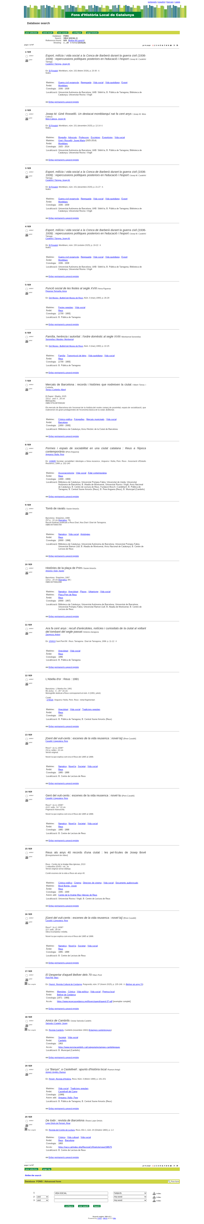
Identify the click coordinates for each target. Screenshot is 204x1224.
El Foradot (53, 71)
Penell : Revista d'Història (60, 1079)
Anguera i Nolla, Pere (55, 454)
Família (61, 355)
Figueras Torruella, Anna (56, 291)
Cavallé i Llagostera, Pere (57, 741)
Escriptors (95, 137)
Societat (82, 766)
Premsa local (108, 991)
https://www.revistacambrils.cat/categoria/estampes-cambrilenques (89, 1047)
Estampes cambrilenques (100, 1030)
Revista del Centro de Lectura (62, 1130)
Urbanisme (93, 591)
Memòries (61, 991)
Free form (175, 1181)
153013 (52, 641)
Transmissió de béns (76, 355)
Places (83, 591)
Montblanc (63, 85)
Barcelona (63, 422)
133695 (52, 461)
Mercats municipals (95, 419)
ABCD (105, 1218)
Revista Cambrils (56, 1030)
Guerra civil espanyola (68, 82)
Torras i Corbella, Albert (56, 390)
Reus (60, 310)
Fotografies (79, 419)
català (177, 2)
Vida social (98, 82)
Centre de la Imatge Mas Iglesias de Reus (77, 895)
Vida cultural (73, 1137)
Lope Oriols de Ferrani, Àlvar (58, 1123)
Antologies (85, 534)
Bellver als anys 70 (134, 984)
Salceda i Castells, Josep (56, 1023)
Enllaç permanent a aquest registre (64, 102)
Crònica (71, 991)
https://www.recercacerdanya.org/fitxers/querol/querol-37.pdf (84, 1001)
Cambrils (62, 1040)
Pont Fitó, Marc (52, 978)
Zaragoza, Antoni (53, 634)
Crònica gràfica (65, 419)
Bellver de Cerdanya (66, 994)
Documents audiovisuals (127, 883)
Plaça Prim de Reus (67, 594)
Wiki (114, 1218)
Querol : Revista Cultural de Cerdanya (65, 984)
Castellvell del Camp (67, 1091)
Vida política (82, 991)
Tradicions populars (91, 709)
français (170, 2)
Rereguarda (86, 82)
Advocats (72, 137)
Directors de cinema (92, 883)
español (161, 2)
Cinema (77, 883)
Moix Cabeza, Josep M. (56, 119)
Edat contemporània (97, 473)
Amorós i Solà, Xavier (55, 571)
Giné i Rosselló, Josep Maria (71, 140)
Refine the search (76, 40)
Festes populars (65, 307)
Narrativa (63, 520)
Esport (124, 82)
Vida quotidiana (112, 82)
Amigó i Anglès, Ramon (56, 1072)
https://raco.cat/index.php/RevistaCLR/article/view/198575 (85, 1147)
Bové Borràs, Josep (67, 886)
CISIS (99, 1218)
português (152, 2)
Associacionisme (66, 473)
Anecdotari (73, 591)
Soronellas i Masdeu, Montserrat (60, 339)
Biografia (62, 137)
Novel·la (72, 766)
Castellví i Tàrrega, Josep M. (58, 64)
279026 (50, 700)
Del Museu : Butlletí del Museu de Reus (66, 298)
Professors (84, 137)
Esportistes (107, 137)
